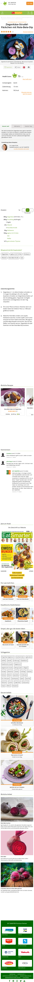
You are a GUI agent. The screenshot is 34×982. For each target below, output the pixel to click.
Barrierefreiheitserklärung (12, 977)
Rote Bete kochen (5, 823)
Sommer (29, 671)
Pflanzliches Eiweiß (23, 621)
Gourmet (28, 678)
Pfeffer (9, 238)
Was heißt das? (27, 79)
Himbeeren (10, 230)
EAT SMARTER (16, 471)
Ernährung (16, 660)
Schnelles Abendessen (17, 723)
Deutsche (10, 671)
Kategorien (26, 977)
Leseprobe (3, 571)
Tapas (3, 685)
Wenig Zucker (18, 667)
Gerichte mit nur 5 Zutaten (17, 787)
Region (26, 667)
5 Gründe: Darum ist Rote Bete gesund (11, 888)
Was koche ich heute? (17, 755)
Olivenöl (9, 225)
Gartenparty (15, 678)
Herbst (3, 675)
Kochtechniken (20, 657)
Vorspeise (15, 685)
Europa (4, 671)
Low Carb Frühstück (8, 599)
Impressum (12, 974)
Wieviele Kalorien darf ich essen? (26, 93)
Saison (16, 671)
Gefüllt (3, 660)
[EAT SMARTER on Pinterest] (13, 981)
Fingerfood (17, 682)
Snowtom (9, 453)
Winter (9, 675)
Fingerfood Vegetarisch (8, 657)
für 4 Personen (6, 678)
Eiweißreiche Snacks (7, 664)
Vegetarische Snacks (7, 667)
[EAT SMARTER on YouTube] (24, 981)
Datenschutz (21, 974)
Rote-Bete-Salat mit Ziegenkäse (12, 409)
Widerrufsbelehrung (25, 976)
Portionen (28, 213)
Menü (2, 13)
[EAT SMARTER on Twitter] (20, 981)
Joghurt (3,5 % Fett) (12, 233)
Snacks (10, 682)
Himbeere (27, 254)
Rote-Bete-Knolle (12, 228)
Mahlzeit (4, 682)
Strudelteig (10, 219)
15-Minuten (24, 675)
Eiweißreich (8, 621)
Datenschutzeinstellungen (10, 976)
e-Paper (31, 571)
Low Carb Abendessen (23, 599)
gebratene (29, 657)
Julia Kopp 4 (9, 461)
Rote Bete (3, 856)
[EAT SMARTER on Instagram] (17, 981)
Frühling (23, 671)
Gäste (21, 678)
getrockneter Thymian (13, 241)
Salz (8, 236)
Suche (28, 13)
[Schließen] (1, 3)
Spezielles (16, 675)
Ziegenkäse (10, 217)
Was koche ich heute (8, 644)
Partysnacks (25, 682)
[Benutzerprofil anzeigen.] (9, 474)
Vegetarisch (18, 664)
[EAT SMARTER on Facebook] (9, 981)
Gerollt (9, 660)
